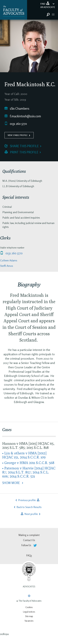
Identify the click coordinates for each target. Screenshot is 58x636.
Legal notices (29, 611)
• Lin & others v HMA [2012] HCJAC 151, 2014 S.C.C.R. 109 (24, 455)
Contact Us (29, 540)
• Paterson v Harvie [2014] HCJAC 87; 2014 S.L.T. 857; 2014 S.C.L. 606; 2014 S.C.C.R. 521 (28, 472)
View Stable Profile (18, 135)
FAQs (29, 555)
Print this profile (23, 152)
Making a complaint (29, 535)
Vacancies (29, 620)
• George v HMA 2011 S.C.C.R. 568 (28, 462)
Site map (29, 616)
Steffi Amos (6, 265)
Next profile (31, 514)
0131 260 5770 (18, 124)
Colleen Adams (8, 260)
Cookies (29, 607)
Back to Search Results (29, 507)
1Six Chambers (19, 108)
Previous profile (27, 500)
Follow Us (26, 545)
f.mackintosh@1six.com (25, 116)
